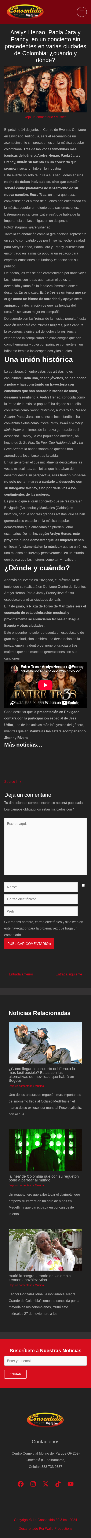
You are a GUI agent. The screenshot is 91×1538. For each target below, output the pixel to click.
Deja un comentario (38, 117)
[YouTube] (71, 1484)
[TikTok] (58, 1484)
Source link (12, 781)
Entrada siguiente (71, 974)
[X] (46, 1484)
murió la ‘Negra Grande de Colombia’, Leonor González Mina (41, 1278)
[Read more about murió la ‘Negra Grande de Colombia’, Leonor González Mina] (45, 1249)
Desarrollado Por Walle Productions (45, 1528)
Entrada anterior (19, 974)
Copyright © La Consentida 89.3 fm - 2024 (45, 1520)
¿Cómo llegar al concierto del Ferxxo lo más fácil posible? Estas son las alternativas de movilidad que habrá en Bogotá (42, 1074)
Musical (61, 117)
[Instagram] (33, 1484)
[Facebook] (21, 1484)
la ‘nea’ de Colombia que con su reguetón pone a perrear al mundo (44, 1178)
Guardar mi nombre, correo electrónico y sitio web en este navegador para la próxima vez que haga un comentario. (43, 928)
